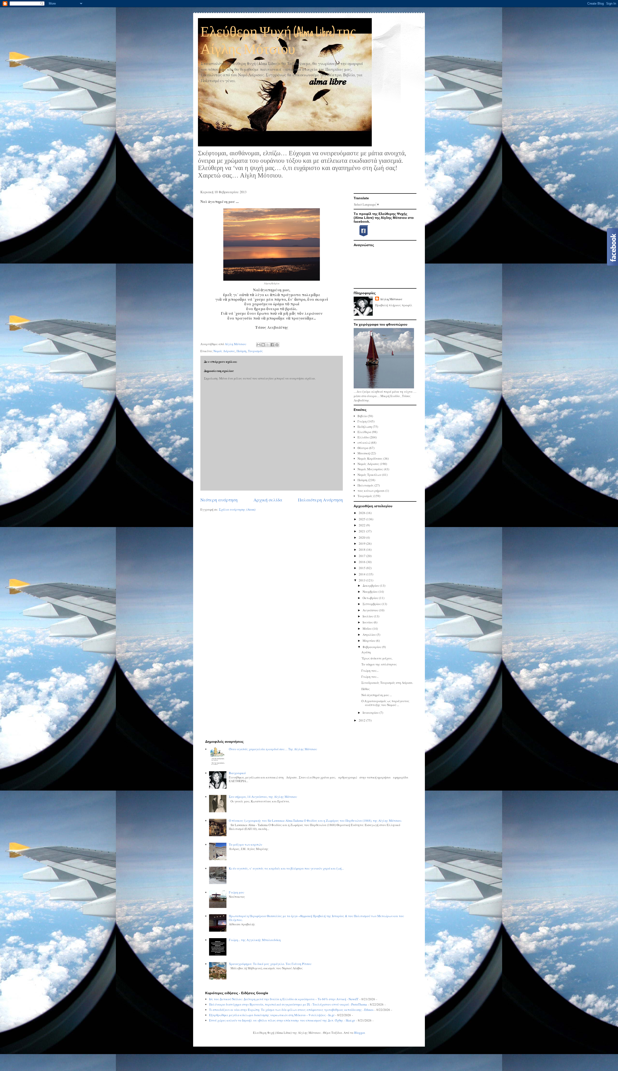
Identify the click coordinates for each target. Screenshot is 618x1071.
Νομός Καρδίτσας (370, 458)
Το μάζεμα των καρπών (245, 844)
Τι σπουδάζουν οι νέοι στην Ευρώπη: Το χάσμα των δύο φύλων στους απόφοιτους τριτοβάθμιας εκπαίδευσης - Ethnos (291, 1009)
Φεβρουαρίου (372, 647)
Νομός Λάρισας (224, 351)
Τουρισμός (255, 351)
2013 (362, 580)
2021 (362, 531)
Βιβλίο (362, 416)
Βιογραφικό (237, 773)
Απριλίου (370, 634)
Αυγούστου (371, 610)
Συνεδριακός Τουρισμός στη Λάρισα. (387, 682)
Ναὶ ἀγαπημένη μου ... (376, 695)
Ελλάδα (363, 437)
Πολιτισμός (366, 485)
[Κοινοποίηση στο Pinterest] (276, 344)
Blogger (359, 1032)
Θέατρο (363, 448)
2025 (362, 519)
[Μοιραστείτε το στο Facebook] (272, 344)
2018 (362, 549)
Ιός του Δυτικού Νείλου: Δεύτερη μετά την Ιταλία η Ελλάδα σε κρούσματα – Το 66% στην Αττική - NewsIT (283, 999)
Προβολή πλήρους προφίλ (393, 305)
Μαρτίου (369, 640)
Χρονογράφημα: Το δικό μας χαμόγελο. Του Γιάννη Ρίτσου (270, 964)
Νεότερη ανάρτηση (219, 500)
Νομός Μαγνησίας (370, 469)
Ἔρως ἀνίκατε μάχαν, (376, 658)
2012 (362, 720)
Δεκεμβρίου (371, 585)
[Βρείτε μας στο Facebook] (361, 235)
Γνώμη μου (236, 892)
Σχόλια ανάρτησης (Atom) (237, 509)
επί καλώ (364, 442)
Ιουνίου (368, 622)
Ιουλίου (368, 616)
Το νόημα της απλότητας (379, 664)
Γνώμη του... (370, 670)
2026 (362, 513)
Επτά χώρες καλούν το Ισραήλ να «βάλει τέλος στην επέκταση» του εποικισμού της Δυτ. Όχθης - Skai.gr (282, 1020)
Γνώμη (362, 421)
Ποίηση (241, 351)
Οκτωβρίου (371, 598)
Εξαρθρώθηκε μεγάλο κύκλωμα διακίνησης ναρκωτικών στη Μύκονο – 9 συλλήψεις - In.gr (271, 1015)
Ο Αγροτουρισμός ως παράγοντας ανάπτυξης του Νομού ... (385, 703)
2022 (362, 525)
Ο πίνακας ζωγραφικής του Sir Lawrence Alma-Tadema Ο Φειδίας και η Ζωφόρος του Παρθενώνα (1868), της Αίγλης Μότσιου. (315, 820)
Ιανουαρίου (371, 712)
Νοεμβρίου (371, 591)
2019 (362, 543)
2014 (362, 574)
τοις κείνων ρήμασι (371, 490)
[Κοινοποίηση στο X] (267, 344)
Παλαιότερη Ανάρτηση (320, 500)
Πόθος (365, 689)
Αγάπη (366, 652)
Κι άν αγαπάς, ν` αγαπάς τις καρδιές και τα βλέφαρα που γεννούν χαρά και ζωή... (286, 868)
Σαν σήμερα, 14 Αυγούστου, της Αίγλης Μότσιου (263, 796)
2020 (362, 537)
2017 (362, 556)
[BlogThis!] (263, 344)
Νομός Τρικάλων (369, 474)
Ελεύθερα (364, 432)
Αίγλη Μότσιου (391, 299)
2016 (362, 562)
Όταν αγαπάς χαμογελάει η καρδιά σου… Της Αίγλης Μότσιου (273, 749)
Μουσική (364, 453)
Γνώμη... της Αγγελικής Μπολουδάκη (255, 940)
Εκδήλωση (365, 426)
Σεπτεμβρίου (372, 604)
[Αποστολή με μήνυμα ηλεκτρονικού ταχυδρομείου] (258, 344)
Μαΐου (367, 628)
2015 (362, 568)
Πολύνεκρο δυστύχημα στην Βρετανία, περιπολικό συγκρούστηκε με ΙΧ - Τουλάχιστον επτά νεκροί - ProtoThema (288, 1004)
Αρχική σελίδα (267, 500)
